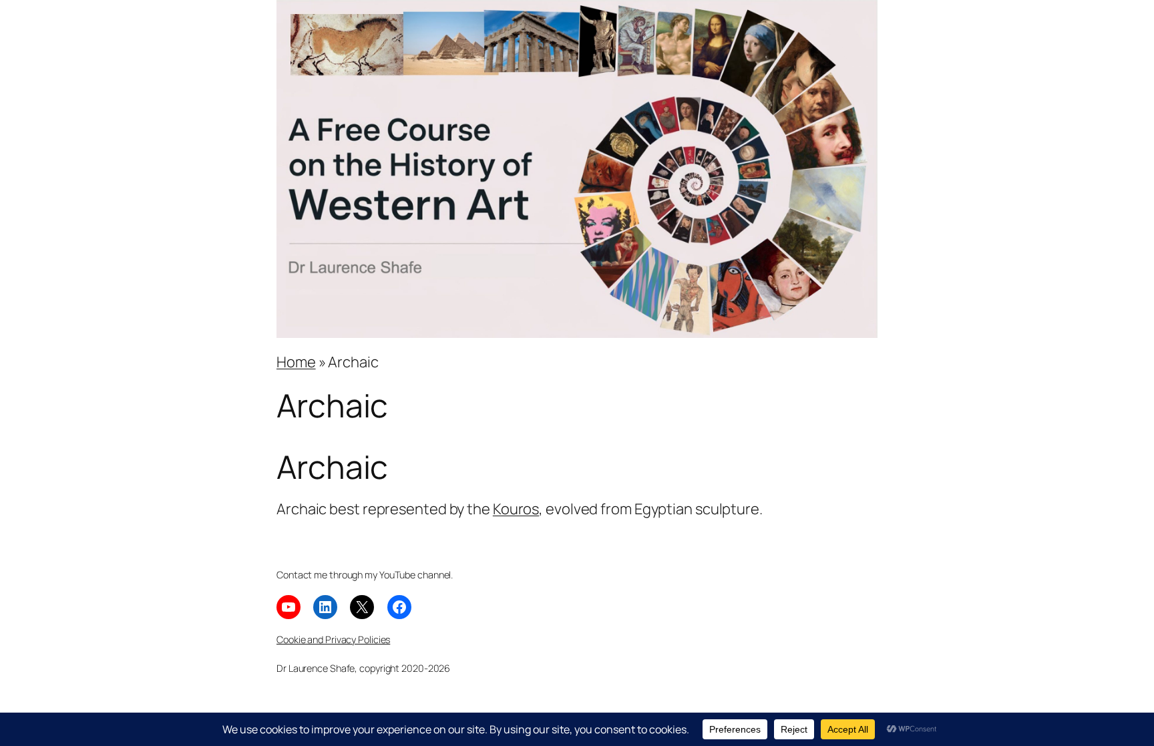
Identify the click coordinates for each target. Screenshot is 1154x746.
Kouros (516, 509)
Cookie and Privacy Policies (333, 639)
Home (296, 362)
